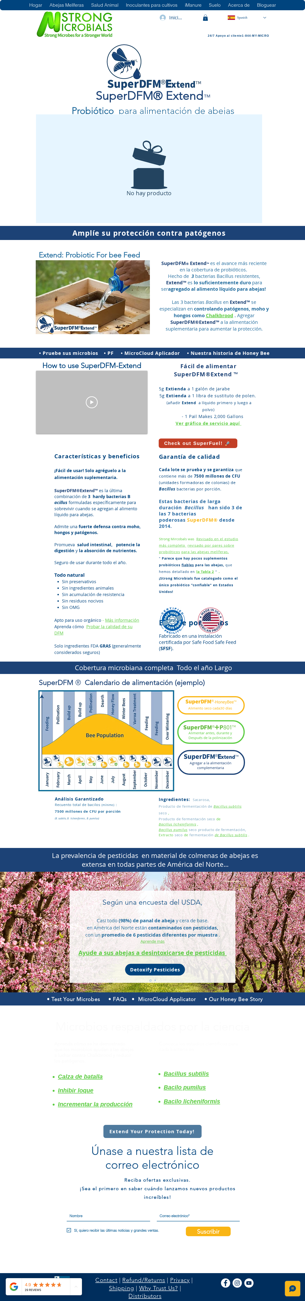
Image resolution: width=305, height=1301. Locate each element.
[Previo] (26, 932)
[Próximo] (278, 932)
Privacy (180, 1279)
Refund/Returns (143, 1279)
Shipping (121, 1288)
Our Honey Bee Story (236, 999)
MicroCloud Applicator (167, 999)
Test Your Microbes (75, 999)
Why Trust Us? (158, 1288)
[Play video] (92, 402)
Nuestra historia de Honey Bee (230, 353)
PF (110, 353)
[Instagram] (237, 1283)
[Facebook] (225, 1283)
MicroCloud (139, 353)
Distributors (144, 1295)
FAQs (120, 999)
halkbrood (221, 315)
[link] (205, 18)
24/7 (212, 35)
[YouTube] (249, 1283)
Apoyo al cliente (229, 35)
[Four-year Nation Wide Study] (155, 980)
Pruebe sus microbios (70, 353)
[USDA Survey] (150, 980)
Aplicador (167, 353)
